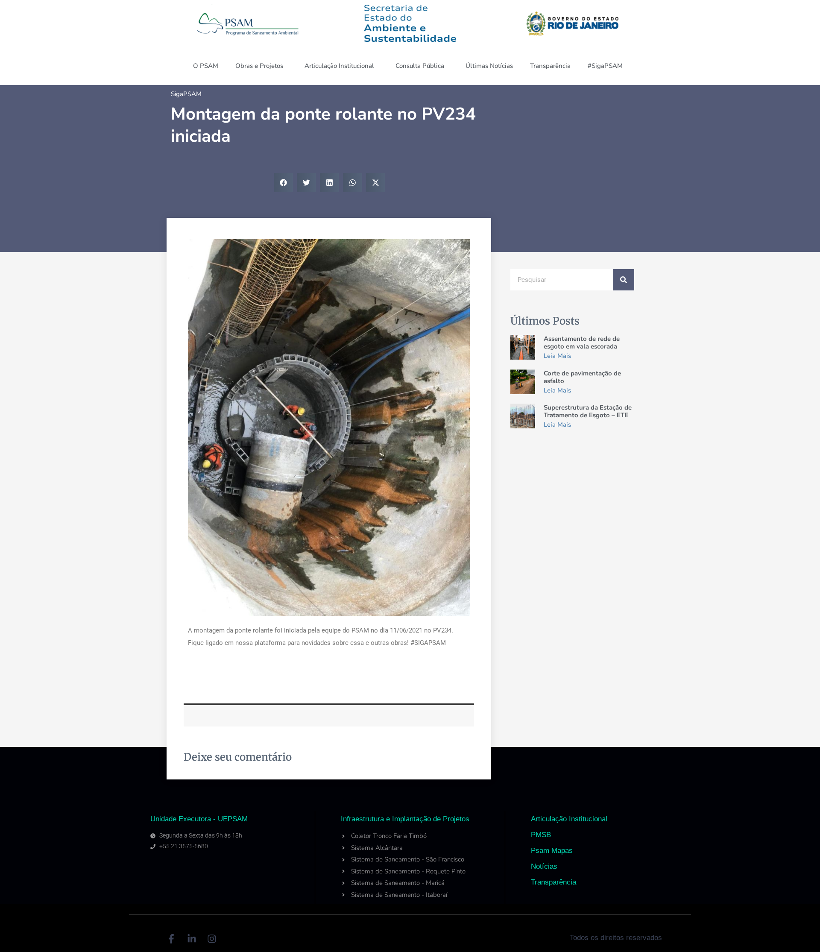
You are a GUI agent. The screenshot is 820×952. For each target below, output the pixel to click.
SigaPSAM (186, 94)
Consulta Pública (419, 66)
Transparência (550, 66)
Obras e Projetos (259, 66)
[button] (283, 182)
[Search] (623, 279)
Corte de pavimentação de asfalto (582, 377)
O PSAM (205, 66)
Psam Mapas (552, 851)
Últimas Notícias (489, 66)
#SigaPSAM (605, 66)
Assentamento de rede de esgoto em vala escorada (582, 342)
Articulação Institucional (339, 66)
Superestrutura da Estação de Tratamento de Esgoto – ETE (588, 411)
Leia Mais (557, 356)
